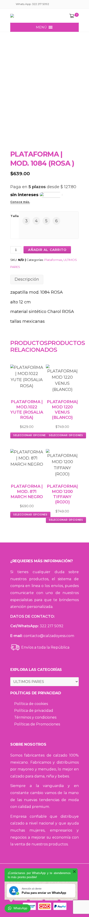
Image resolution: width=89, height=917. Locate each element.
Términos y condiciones (35, 717)
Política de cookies (31, 704)
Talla (14, 216)
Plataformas (53, 260)
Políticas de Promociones (37, 724)
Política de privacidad (33, 710)
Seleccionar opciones (30, 435)
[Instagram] (76, 4)
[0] (71, 16)
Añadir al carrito (47, 250)
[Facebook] (70, 4)
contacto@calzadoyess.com (49, 636)
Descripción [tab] (27, 279)
